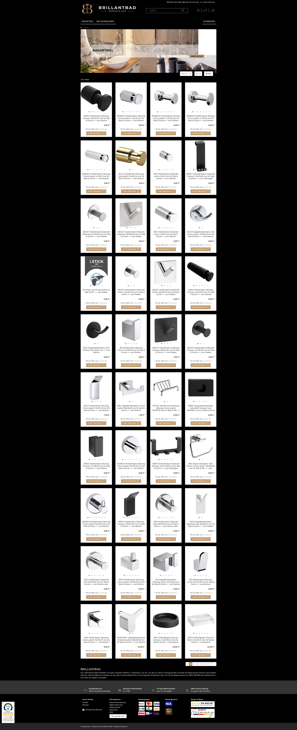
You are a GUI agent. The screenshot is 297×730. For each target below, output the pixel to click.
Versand (85, 705)
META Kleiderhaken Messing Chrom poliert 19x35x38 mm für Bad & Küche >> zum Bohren (131, 582)
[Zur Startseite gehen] (81, 27)
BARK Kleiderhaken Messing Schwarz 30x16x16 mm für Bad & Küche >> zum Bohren (96, 118)
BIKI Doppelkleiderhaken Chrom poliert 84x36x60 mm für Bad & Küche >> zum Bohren (131, 408)
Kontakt (85, 702)
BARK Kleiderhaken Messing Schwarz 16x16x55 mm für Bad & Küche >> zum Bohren (200, 292)
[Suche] (182, 11)
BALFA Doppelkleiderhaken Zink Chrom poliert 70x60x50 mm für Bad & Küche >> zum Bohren (201, 234)
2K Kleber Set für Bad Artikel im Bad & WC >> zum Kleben (96, 291)
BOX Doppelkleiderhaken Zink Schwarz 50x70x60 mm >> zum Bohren (96, 350)
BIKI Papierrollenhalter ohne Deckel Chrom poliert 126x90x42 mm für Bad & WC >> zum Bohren (201, 466)
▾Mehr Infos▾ (197, 56)
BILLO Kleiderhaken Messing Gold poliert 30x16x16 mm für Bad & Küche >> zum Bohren (131, 176)
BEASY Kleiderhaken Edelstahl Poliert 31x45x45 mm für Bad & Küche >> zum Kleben (131, 292)
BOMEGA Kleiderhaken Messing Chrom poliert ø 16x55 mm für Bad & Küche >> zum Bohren (96, 176)
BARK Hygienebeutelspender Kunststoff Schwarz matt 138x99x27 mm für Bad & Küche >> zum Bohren (201, 408)
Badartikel (88, 21)
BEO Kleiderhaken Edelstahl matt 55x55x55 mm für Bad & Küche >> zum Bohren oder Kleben (96, 582)
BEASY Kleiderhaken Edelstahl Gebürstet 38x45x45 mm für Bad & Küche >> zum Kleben (131, 234)
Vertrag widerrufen (118, 716)
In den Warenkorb (94, 133)
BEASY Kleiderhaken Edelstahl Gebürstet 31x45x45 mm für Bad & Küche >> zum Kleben (96, 234)
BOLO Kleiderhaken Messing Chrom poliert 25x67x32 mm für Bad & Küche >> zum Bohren (96, 408)
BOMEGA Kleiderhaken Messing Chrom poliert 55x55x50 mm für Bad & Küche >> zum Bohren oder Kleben (96, 524)
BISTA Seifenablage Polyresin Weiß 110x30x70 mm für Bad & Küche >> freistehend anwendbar (200, 640)
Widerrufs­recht (115, 707)
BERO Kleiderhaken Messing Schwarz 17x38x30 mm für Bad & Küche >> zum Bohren (96, 466)
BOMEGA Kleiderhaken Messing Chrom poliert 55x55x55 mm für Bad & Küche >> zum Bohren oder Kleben (131, 466)
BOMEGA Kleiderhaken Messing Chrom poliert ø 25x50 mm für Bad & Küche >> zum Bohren (201, 118)
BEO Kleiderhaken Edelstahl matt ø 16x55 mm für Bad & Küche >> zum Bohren (166, 234)
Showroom (209, 21)
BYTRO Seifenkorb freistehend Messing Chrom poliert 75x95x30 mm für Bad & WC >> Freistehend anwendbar (166, 408)
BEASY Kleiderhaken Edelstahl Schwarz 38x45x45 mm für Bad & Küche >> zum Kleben (165, 350)
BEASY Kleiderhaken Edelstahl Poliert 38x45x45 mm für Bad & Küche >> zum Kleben (165, 292)
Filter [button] (209, 74)
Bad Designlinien (105, 21)
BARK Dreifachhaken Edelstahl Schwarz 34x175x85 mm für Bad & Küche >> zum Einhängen (166, 466)
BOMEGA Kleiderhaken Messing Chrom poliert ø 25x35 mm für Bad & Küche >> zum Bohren (166, 118)
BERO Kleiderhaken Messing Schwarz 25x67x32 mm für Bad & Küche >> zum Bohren (131, 524)
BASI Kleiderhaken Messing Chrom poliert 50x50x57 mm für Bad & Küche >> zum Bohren (96, 640)
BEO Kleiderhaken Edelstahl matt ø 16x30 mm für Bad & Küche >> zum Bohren (166, 176)
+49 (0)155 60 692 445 (93, 710)
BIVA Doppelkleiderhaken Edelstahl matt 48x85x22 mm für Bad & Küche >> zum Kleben (201, 524)
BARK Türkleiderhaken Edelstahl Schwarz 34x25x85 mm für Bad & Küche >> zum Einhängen (201, 176)
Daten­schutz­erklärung (118, 702)
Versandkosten (102, 129)
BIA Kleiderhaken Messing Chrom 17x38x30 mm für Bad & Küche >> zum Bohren (131, 350)
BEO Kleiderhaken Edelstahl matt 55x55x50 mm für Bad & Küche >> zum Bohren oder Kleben (166, 524)
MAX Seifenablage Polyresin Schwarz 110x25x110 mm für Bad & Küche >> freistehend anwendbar (165, 640)
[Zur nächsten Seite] (214, 664)
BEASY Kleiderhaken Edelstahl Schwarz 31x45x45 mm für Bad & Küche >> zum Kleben (200, 350)
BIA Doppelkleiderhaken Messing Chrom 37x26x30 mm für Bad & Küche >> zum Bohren (166, 582)
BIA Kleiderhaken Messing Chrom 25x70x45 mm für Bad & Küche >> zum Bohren (200, 582)
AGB (111, 712)
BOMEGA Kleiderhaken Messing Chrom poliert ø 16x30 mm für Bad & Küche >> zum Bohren (131, 118)
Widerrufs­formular (116, 705)
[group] (96, 98)
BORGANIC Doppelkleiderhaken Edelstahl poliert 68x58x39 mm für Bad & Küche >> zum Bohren (131, 640)
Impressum (114, 710)
